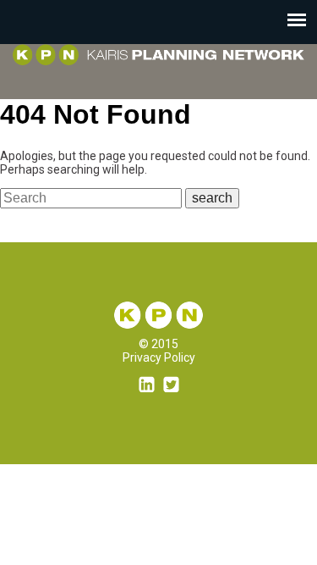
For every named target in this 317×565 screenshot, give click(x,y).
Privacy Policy (159, 357)
